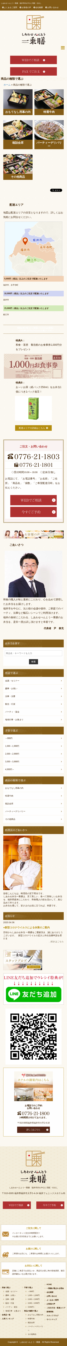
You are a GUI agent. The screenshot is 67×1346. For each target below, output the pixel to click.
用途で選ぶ (6, 1287)
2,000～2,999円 (12, 754)
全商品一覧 (6, 1315)
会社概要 (39, 7)
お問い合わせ (53, 7)
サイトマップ (52, 1319)
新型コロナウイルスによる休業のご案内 (27, 927)
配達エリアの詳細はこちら (32, 428)
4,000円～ (9, 769)
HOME (49, 1284)
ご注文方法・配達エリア (56, 1308)
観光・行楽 (10, 704)
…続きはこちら (56, 941)
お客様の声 (26, 7)
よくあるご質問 (10, 7)
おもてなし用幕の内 (18, 111)
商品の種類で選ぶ (31, 1311)
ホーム (7, 84)
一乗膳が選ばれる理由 (55, 1288)
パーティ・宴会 (12, 712)
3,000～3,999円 (12, 761)
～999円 (8, 738)
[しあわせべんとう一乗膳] (33, 29)
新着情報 (50, 1312)
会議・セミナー (12, 681)
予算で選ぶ (28, 1287)
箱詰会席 (18, 142)
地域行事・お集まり (14, 719)
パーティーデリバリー (49, 144)
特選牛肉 (49, 111)
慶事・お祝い (11, 688)
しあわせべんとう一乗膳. (30, 1342)
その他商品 (18, 176)
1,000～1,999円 (12, 746)
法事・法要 (10, 696)
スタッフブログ (53, 1315)
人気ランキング (8, 1319)
